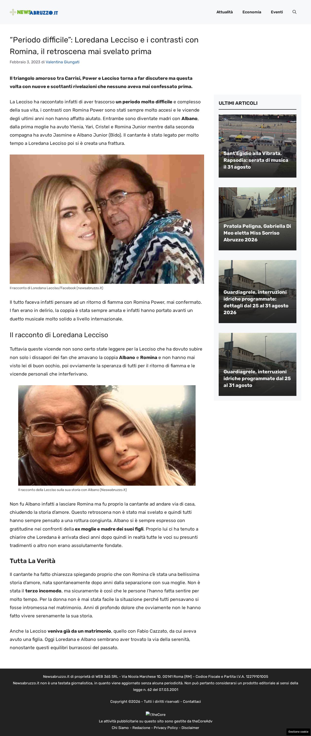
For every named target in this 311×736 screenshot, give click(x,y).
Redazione (141, 728)
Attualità (224, 12)
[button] (294, 12)
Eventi (277, 12)
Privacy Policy (166, 728)
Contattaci (192, 701)
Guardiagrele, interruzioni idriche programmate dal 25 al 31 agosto (257, 378)
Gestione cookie (298, 731)
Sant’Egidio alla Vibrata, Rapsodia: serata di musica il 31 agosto (256, 160)
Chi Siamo (120, 728)
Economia (251, 12)
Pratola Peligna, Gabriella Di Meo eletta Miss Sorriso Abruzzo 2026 (257, 233)
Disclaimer (190, 728)
